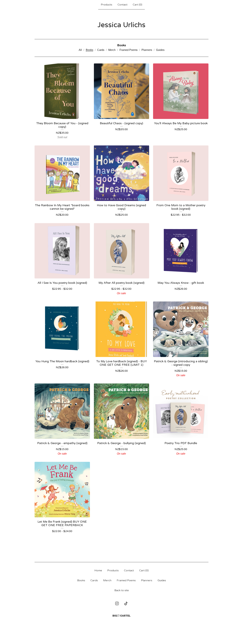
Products (106, 4)
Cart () (137, 4)
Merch (112, 50)
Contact (122, 4)
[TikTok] (126, 603)
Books (89, 50)
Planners (147, 50)
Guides (160, 50)
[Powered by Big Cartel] (121, 615)
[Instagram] (117, 603)
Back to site (121, 590)
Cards (100, 50)
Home (98, 570)
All (80, 50)
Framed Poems (129, 50)
